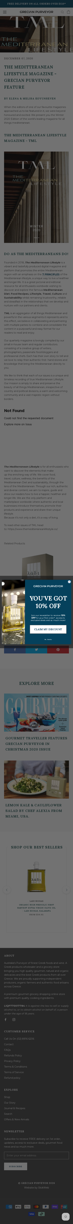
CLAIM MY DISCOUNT (48, 629)
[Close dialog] (69, 582)
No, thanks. (48, 639)
